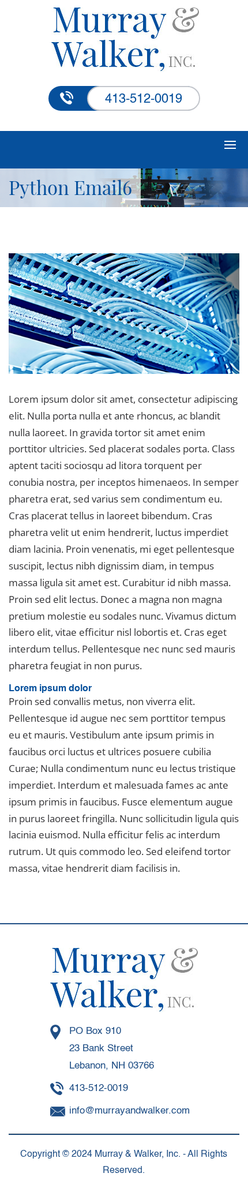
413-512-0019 (143, 99)
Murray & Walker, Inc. (138, 1154)
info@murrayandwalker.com (129, 1111)
